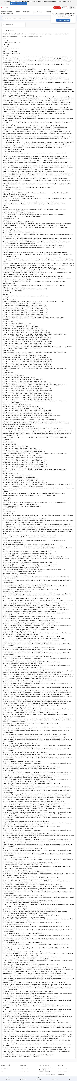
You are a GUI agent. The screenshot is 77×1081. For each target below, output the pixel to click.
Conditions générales (63, 1068)
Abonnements (4, 1068)
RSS (2, 1071)
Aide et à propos (24, 1068)
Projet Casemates (24, 1071)
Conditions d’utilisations (64, 1071)
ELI (20, 1074)
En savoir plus (5, 4)
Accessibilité (61, 1074)
